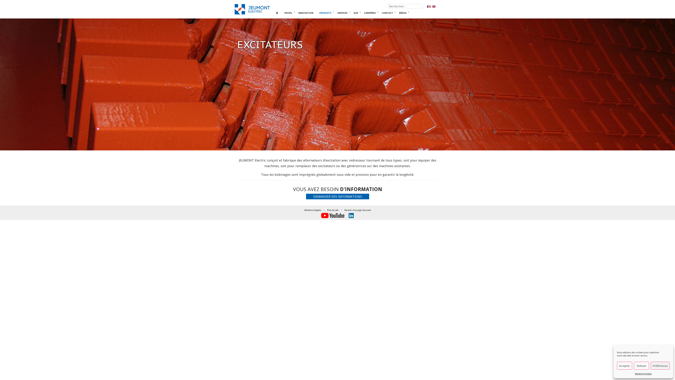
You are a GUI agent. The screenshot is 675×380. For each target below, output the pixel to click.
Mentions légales (643, 373)
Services (342, 12)
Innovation (305, 12)
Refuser (641, 366)
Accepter (624, 366)
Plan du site (333, 210)
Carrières (370, 12)
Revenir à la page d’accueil (358, 210)
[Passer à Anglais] (434, 6)
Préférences (660, 366)
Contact (387, 12)
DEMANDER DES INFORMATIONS (337, 196)
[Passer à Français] (429, 6)
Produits (325, 12)
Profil (288, 12)
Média (402, 12)
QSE (355, 12)
